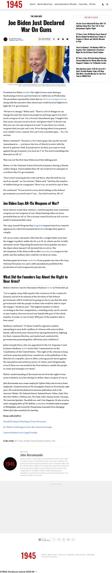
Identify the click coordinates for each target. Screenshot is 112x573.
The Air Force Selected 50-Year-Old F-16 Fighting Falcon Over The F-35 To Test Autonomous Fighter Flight (91, 26)
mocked (27, 92)
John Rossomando (16, 38)
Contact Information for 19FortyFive (65, 4)
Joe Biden (27, 441)
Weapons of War (50, 441)
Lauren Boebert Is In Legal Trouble (20, 432)
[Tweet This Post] (58, 39)
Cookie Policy (90, 555)
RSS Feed (92, 4)
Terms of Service (81, 555)
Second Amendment (37, 441)
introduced (46, 251)
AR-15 (17, 441)
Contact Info (62, 555)
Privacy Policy (83, 4)
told (11, 165)
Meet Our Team (52, 555)
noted (25, 348)
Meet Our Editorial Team (45, 4)
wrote (49, 287)
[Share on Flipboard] (63, 39)
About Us (33, 4)
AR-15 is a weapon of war (55, 99)
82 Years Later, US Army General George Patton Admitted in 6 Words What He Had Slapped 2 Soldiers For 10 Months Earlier (91, 60)
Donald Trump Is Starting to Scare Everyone (24, 421)
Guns (21, 441)
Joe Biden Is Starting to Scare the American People (27, 427)
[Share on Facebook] (54, 39)
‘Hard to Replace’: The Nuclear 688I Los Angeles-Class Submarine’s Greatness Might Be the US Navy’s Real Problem (91, 50)
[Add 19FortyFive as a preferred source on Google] (44, 39)
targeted (38, 225)
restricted (32, 260)
